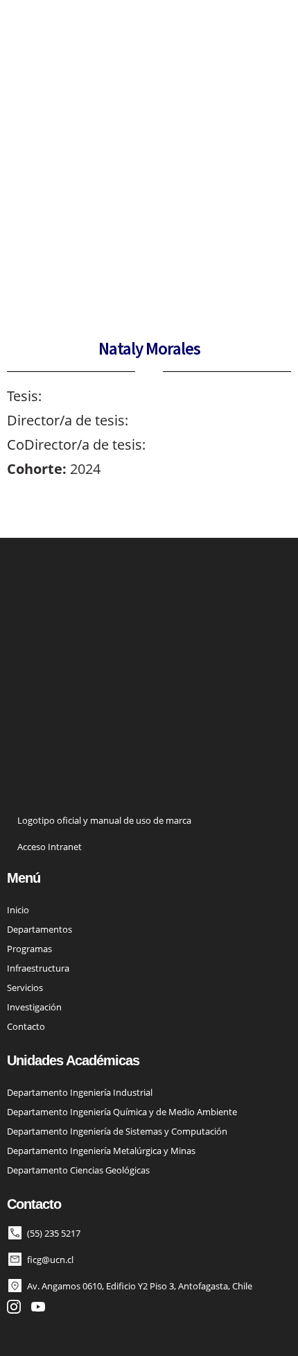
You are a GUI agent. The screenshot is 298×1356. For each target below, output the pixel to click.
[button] (268, 34)
